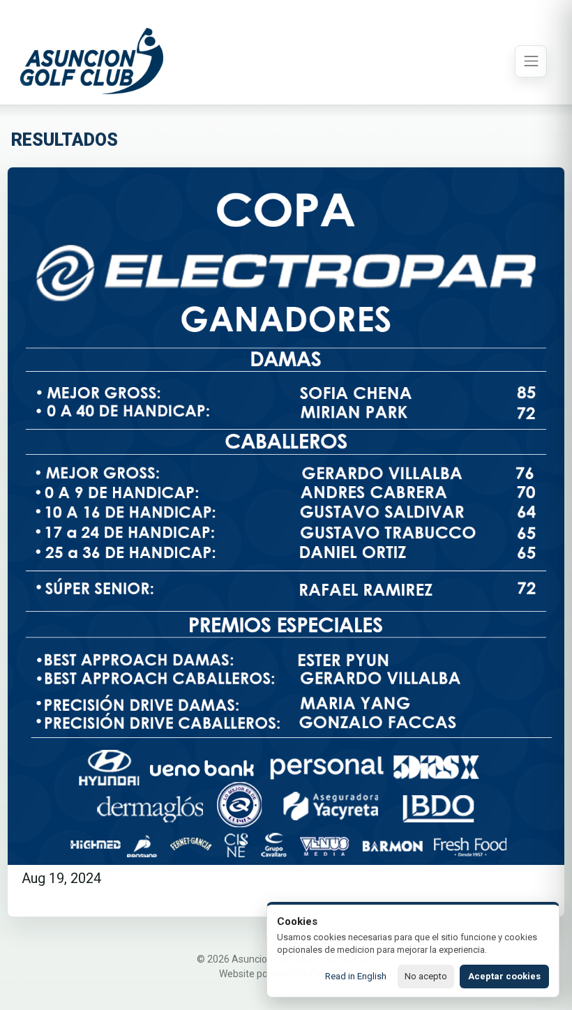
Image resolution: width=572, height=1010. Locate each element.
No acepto (426, 976)
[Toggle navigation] (531, 61)
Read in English (355, 976)
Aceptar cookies (504, 976)
